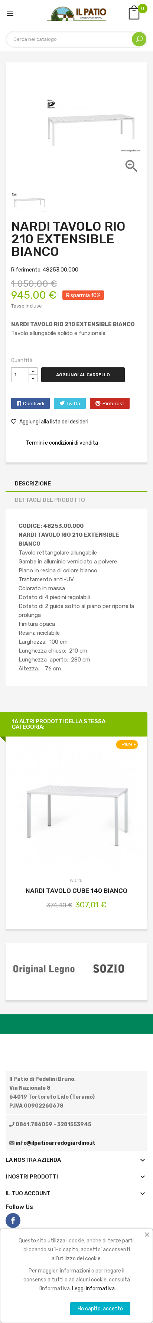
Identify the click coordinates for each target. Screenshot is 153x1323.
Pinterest (113, 403)
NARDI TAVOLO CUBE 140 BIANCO (76, 890)
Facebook (13, 1220)
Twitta (73, 403)
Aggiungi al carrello (83, 374)
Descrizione (33, 483)
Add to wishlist (96, 808)
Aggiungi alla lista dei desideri (53, 422)
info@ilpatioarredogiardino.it (55, 1143)
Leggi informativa (93, 1288)
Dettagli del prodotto (50, 500)
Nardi (76, 880)
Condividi (33, 403)
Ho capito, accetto (100, 1309)
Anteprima (76, 808)
